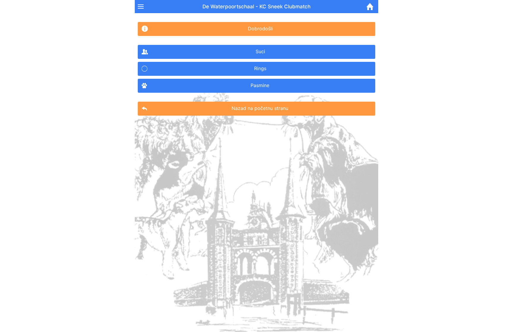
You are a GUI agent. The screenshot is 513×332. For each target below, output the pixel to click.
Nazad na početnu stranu (260, 108)
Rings (260, 68)
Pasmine (260, 85)
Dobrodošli (260, 29)
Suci (260, 51)
